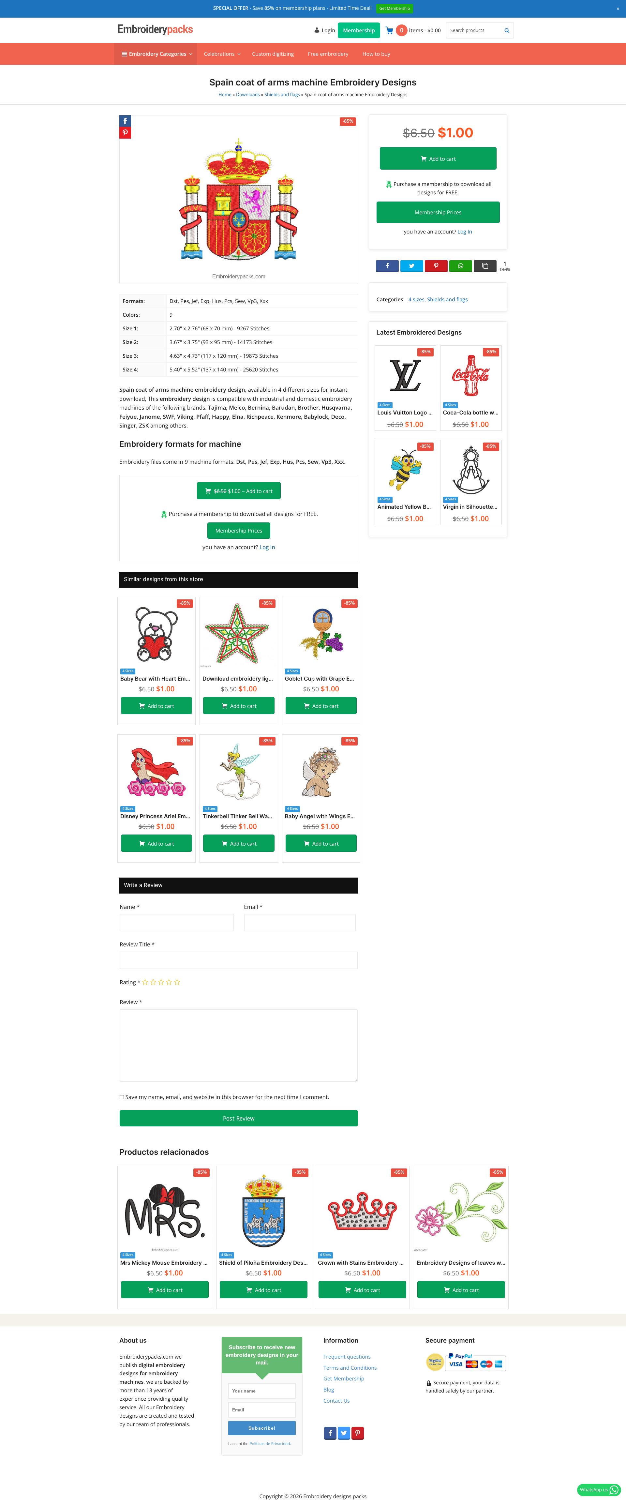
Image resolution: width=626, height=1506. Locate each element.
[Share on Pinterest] (436, 266)
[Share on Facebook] (387, 266)
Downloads (248, 95)
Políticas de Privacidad (269, 1444)
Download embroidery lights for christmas (238, 679)
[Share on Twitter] (411, 266)
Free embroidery (328, 53)
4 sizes (417, 299)
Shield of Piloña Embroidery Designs (263, 1263)
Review (131, 1002)
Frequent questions (347, 1356)
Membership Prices (239, 530)
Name (130, 907)
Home (224, 95)
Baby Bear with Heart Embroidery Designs (156, 679)
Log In (267, 547)
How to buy (376, 53)
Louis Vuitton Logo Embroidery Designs (405, 413)
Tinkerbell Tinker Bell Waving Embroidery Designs (238, 816)
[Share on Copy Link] (485, 266)
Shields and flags (282, 95)
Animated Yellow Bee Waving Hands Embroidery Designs (405, 507)
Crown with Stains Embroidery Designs (362, 1263)
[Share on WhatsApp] (460, 266)
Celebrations (219, 53)
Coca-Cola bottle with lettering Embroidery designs (471, 413)
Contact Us (336, 1400)
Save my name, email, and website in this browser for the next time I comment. (227, 1097)
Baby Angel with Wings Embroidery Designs (321, 816)
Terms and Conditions (350, 1367)
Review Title (137, 944)
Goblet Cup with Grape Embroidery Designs (321, 679)
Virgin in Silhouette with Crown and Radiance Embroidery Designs (471, 507)
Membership (359, 30)
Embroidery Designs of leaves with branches (461, 1263)
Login (327, 30)
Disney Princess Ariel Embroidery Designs (156, 816)
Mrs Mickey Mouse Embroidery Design (164, 1263)
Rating (130, 982)
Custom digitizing (273, 53)
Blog (328, 1389)
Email (253, 907)
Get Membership (343, 1378)
